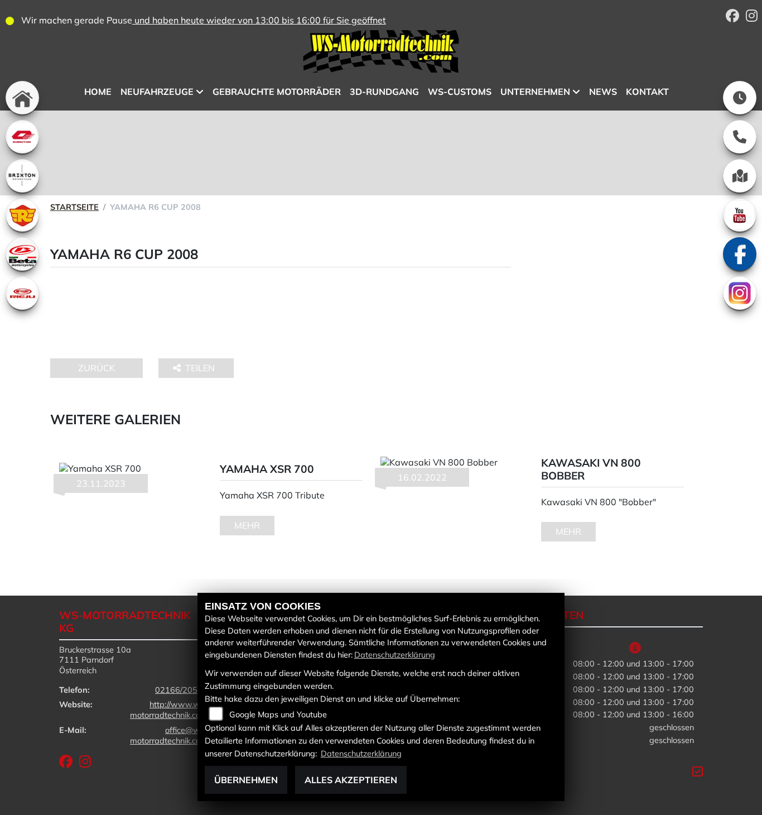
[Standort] (739, 176)
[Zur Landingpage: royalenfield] (22, 215)
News (603, 91)
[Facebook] (739, 254)
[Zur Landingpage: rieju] (22, 293)
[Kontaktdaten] (739, 137)
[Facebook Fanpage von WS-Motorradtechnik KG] (736, 17)
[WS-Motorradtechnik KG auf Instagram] (754, 17)
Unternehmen (535, 91)
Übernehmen (246, 779)
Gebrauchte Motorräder (277, 91)
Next (702, 500)
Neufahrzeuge (157, 91)
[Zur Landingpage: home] (22, 97)
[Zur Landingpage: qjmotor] (22, 137)
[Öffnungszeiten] (739, 97)
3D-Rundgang (384, 91)
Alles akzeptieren (351, 779)
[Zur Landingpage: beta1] (22, 254)
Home (98, 91)
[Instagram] (739, 293)
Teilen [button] (201, 367)
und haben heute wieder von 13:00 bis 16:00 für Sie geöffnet (259, 20)
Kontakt (647, 91)
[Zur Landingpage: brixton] (22, 176)
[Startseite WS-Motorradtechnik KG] (381, 53)
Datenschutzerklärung (394, 655)
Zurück (96, 367)
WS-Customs (459, 91)
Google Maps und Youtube (278, 714)
